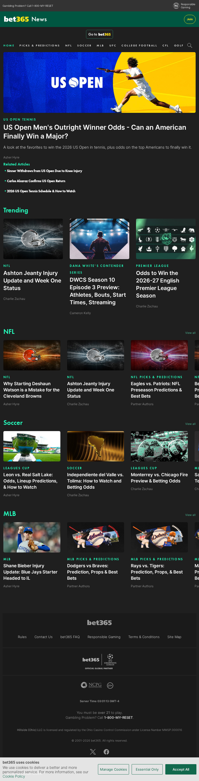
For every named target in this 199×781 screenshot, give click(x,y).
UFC (113, 45)
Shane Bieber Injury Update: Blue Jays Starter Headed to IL (30, 572)
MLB (100, 45)
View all (190, 333)
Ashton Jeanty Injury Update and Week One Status (90, 390)
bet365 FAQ (70, 637)
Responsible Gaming (188, 6)
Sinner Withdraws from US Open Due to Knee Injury (44, 171)
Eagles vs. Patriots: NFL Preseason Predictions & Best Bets (156, 390)
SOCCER (84, 45)
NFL (68, 45)
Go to (92, 34)
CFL (165, 45)
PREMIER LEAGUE (152, 266)
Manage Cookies (113, 769)
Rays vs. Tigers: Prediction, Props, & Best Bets (157, 572)
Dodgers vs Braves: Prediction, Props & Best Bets (92, 572)
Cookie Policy (14, 776)
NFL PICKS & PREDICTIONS (157, 377)
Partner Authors (142, 404)
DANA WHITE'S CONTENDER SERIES (97, 269)
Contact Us (43, 637)
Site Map (174, 637)
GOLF (179, 45)
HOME (8, 45)
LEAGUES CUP (16, 468)
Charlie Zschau (78, 404)
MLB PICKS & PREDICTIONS (93, 559)
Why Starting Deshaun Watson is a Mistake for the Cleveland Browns (31, 390)
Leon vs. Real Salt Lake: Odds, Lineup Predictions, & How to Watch (30, 481)
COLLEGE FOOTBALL (139, 45)
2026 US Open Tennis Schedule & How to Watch (41, 191)
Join (190, 19)
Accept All (181, 769)
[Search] (190, 45)
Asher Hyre (11, 404)
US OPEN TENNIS (19, 120)
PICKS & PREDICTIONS (39, 45)
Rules (22, 637)
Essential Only (147, 769)
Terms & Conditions (144, 637)
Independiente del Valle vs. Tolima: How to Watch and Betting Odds (95, 481)
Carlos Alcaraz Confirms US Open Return (36, 181)
